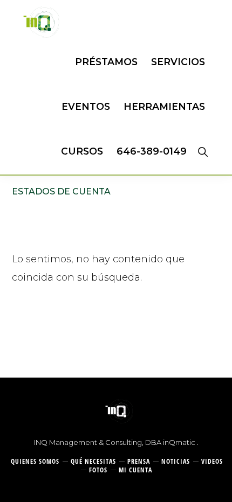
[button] (202, 151)
